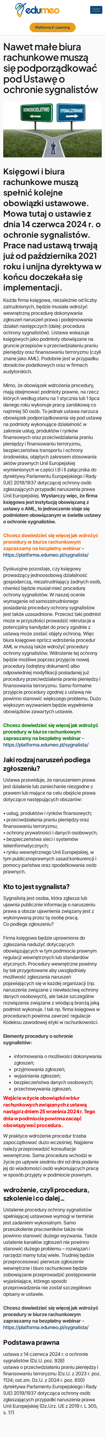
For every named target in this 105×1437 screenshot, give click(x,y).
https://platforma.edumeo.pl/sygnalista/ (46, 555)
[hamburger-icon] (96, 10)
